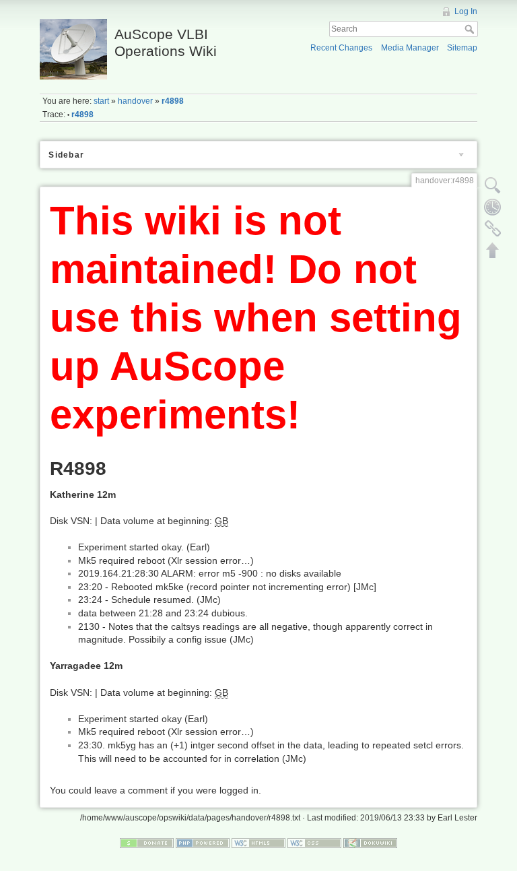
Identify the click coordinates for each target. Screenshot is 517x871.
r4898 (173, 101)
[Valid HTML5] (258, 842)
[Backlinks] (493, 228)
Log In (465, 11)
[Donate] (147, 842)
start (101, 101)
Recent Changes (341, 48)
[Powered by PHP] (203, 842)
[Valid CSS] (314, 842)
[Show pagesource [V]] (493, 185)
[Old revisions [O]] (493, 207)
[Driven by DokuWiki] (370, 842)
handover (135, 101)
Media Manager (410, 48)
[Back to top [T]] (493, 250)
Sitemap (462, 48)
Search (470, 29)
